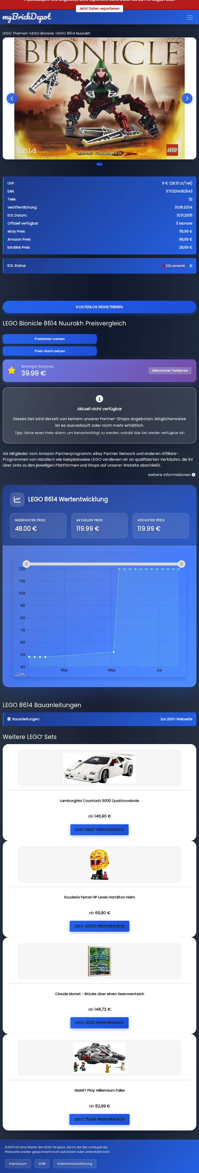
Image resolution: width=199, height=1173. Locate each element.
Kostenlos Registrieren (99, 306)
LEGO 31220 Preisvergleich (99, 1022)
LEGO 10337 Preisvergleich (99, 829)
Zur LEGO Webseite (176, 719)
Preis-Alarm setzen (50, 351)
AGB (42, 1163)
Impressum (18, 1163)
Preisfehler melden (50, 339)
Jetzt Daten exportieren (99, 8)
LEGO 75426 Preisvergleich (99, 1119)
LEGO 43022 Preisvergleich (99, 926)
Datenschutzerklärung (74, 1163)
